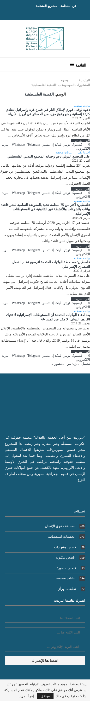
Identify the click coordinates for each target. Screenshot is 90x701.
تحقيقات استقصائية (66, 536)
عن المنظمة (68, 6)
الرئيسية (84, 80)
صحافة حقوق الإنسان (64, 526)
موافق (45, 696)
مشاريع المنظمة (46, 6)
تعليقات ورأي (71, 589)
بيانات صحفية (70, 578)
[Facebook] (49, 13)
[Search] (8, 65)
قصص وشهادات (69, 547)
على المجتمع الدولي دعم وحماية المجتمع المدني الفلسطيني (48, 156)
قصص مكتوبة (70, 557)
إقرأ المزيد (82, 140)
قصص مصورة (70, 568)
